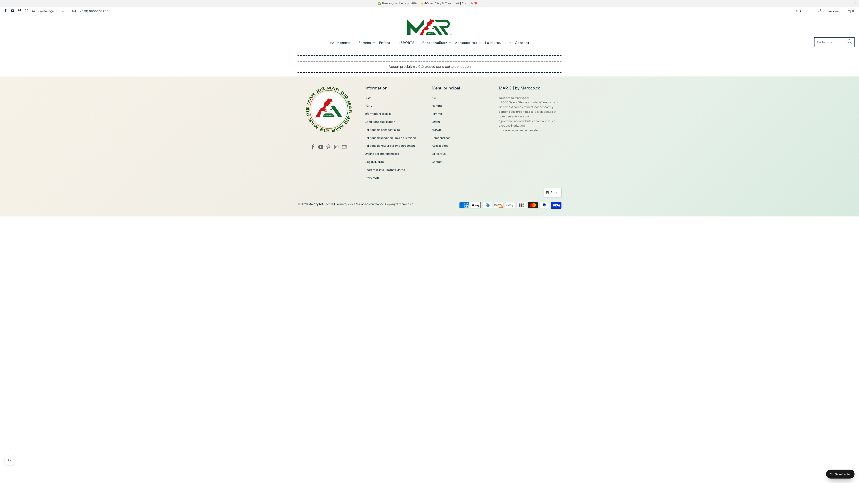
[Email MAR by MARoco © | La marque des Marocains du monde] (33, 11)
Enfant (385, 42)
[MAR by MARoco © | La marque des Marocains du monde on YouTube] (12, 11)
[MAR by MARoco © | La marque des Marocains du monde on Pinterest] (19, 11)
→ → (502, 138)
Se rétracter (843, 474)
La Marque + (496, 42)
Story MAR (372, 178)
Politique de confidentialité (382, 130)
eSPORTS (407, 42)
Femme (365, 42)
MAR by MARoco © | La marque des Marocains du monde (346, 204)
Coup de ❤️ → (471, 3)
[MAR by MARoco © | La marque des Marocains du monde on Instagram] (26, 11)
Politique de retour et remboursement (390, 146)
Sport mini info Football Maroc (385, 170)
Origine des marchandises (382, 154)
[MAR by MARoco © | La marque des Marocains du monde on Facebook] (5, 11)
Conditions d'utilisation (380, 122)
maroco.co (406, 204)
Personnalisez (435, 42)
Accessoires (466, 42)
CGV (368, 98)
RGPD (368, 106)
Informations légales (378, 114)
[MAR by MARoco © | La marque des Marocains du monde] (430, 27)
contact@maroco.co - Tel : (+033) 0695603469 (73, 11)
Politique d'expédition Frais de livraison (390, 138)
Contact (522, 42)
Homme (344, 42)
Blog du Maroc (374, 162)
